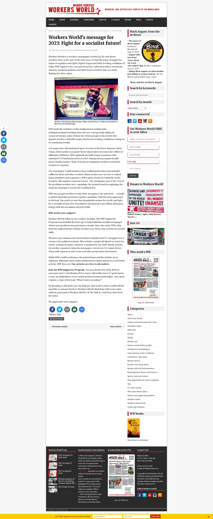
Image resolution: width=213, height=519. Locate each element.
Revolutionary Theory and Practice (142, 372)
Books (128, 20)
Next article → (117, 326)
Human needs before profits (139, 345)
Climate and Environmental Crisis (142, 322)
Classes (115, 20)
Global (130, 337)
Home (51, 20)
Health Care (132, 341)
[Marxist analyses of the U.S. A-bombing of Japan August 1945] (53, 483)
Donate (52, 24)
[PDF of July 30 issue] (53, 491)
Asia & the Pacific (134, 318)
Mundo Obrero (133, 361)
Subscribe (89, 20)
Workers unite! (134, 399)
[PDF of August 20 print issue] (53, 460)
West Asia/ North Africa (137, 391)
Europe (130, 334)
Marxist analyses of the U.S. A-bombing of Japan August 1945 (66, 481)
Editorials (131, 330)
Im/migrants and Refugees (138, 349)
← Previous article (59, 326)
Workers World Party (62, 50)
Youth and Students (135, 407)
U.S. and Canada (134, 387)
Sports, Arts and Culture (137, 376)
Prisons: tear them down (138, 364)
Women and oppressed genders (141, 395)
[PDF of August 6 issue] (53, 475)
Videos (149, 20)
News (62, 20)
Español (74, 20)
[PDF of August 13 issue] (53, 467)
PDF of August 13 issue (65, 464)
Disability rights (134, 326)
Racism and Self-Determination (140, 368)
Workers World (56, 319)
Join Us (102, 20)
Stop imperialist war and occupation (143, 380)
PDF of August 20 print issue (65, 456)
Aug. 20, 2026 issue (146, 302)
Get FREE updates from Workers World (72, 516)
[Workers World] (106, 9)
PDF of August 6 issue (64, 472)
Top (129, 384)
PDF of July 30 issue (66, 487)
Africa (130, 314)
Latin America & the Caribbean (140, 353)
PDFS (138, 20)
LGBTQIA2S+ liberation (137, 357)
